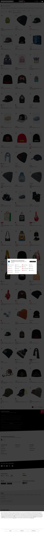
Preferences (34, 530)
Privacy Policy (32, 517)
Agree (10, 530)
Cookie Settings (14, 517)
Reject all (22, 530)
